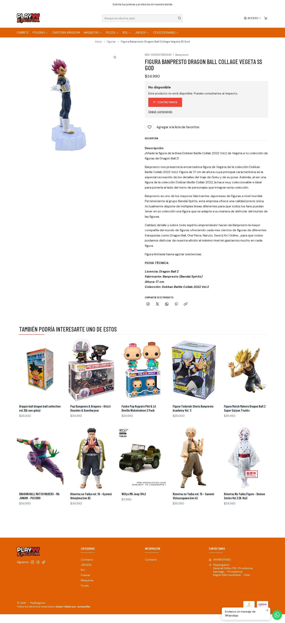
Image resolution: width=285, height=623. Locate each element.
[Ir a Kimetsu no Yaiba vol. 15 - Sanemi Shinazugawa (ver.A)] (193, 458)
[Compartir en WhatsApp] (167, 304)
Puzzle (111, 32)
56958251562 (222, 559)
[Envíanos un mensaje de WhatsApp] (277, 615)
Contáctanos (167, 102)
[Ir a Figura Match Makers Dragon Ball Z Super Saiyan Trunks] (245, 370)
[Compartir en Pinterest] (176, 304)
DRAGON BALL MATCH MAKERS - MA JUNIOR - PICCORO (39, 496)
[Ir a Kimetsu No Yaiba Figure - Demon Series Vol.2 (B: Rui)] (245, 458)
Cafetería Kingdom (66, 32)
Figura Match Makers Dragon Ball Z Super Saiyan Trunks (245, 408)
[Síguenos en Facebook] (38, 562)
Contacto (87, 559)
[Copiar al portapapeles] (185, 304)
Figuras (111, 41)
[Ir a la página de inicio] (28, 18)
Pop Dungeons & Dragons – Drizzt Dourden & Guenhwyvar (90, 408)
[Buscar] (179, 18)
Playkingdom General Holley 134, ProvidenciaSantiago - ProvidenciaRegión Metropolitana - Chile (233, 570)
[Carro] (265, 18)
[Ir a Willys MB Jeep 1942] (142, 458)
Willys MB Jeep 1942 (134, 494)
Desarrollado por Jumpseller (73, 606)
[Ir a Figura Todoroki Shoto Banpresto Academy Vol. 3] (193, 370)
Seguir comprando (160, 111)
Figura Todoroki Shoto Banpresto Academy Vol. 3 (193, 408)
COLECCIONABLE (164, 32)
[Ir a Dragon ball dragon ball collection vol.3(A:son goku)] (40, 370)
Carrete (23, 32)
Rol (125, 32)
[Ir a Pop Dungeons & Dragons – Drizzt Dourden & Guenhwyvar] (91, 370)
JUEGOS (140, 32)
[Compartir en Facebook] (148, 304)
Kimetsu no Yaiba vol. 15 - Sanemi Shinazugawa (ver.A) (193, 496)
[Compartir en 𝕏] (157, 304)
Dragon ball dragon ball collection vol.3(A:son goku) (40, 408)
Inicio (98, 41)
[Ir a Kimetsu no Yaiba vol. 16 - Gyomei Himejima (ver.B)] (91, 458)
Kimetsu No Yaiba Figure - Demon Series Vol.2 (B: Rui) (244, 496)
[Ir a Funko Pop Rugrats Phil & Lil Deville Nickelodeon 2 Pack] (142, 370)
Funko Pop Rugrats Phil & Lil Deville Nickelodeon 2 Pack (139, 408)
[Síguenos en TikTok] (44, 562)
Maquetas (91, 32)
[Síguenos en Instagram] (32, 562)
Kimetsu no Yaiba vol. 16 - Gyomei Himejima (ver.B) (91, 496)
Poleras (39, 32)
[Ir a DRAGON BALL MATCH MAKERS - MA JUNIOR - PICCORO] (40, 458)
